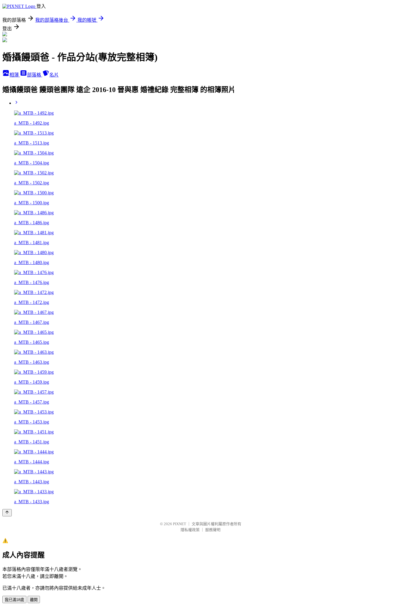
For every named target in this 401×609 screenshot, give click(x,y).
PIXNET (179, 524)
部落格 (34, 74)
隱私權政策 (190, 530)
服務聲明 (212, 530)
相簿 (14, 74)
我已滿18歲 (14, 600)
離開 (34, 600)
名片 (54, 74)
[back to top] (7, 512)
